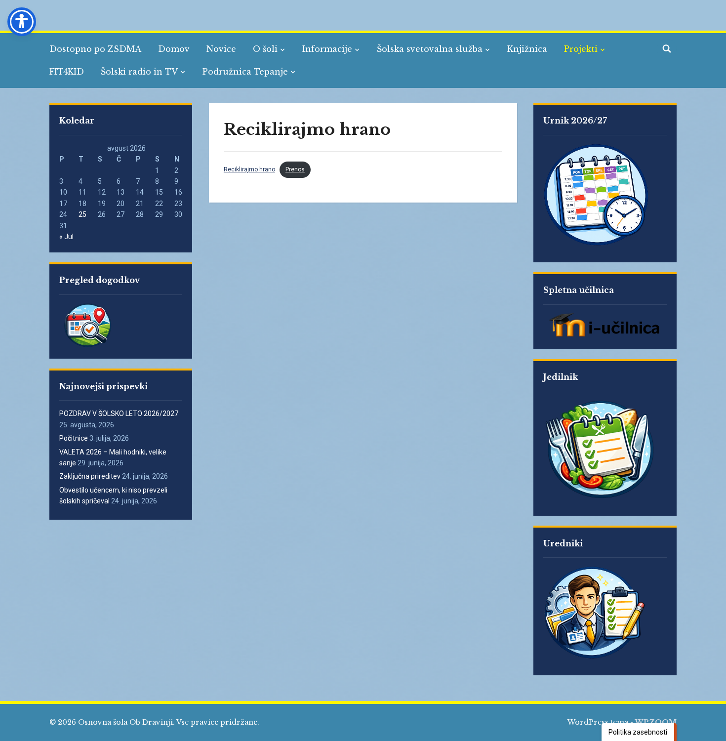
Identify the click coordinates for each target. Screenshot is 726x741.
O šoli (265, 49)
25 (82, 214)
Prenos (295, 169)
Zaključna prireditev (90, 476)
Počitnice (73, 438)
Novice (221, 49)
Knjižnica (527, 49)
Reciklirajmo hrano (249, 169)
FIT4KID (66, 72)
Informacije (327, 49)
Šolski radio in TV (139, 72)
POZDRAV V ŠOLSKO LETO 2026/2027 (118, 413)
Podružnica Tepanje (245, 72)
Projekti (581, 49)
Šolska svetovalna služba (430, 49)
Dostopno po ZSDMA (95, 49)
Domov (174, 49)
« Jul (66, 237)
